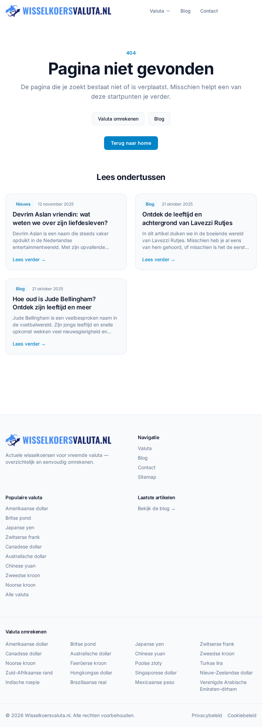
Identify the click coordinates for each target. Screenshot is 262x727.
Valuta (157, 11)
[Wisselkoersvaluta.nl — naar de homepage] (58, 11)
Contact (209, 11)
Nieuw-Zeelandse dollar (226, 672)
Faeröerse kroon (88, 663)
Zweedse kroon (22, 575)
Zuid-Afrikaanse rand (29, 672)
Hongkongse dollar (91, 672)
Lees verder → (29, 259)
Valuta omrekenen (118, 119)
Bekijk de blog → (157, 508)
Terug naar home (131, 143)
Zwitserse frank (22, 537)
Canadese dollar (23, 546)
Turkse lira (211, 663)
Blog (185, 11)
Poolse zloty (148, 663)
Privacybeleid (207, 715)
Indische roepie (22, 682)
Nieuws (23, 204)
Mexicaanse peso (154, 682)
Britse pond (18, 518)
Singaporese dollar (156, 672)
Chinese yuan (20, 566)
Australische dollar (25, 556)
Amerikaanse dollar (26, 508)
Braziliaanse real (88, 682)
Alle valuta (17, 594)
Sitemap (147, 477)
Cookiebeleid (242, 715)
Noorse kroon (20, 585)
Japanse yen (19, 527)
